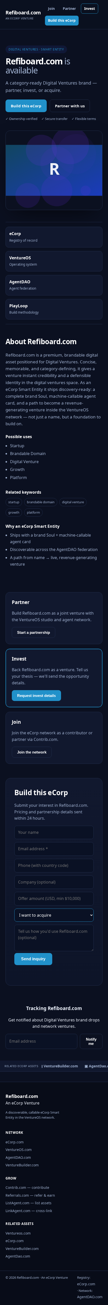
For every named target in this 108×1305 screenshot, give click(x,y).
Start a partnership (33, 632)
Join (51, 8)
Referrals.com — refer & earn (30, 1195)
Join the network (31, 752)
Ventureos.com (18, 1233)
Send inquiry (33, 959)
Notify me (91, 1041)
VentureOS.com (19, 1149)
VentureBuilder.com (22, 1165)
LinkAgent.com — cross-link (29, 1210)
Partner (69, 8)
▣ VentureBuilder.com (57, 1066)
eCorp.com (15, 1142)
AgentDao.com (18, 1256)
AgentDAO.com (18, 1157)
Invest (89, 8)
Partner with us (70, 105)
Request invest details (36, 695)
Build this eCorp (62, 20)
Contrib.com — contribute (27, 1187)
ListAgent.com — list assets (28, 1202)
